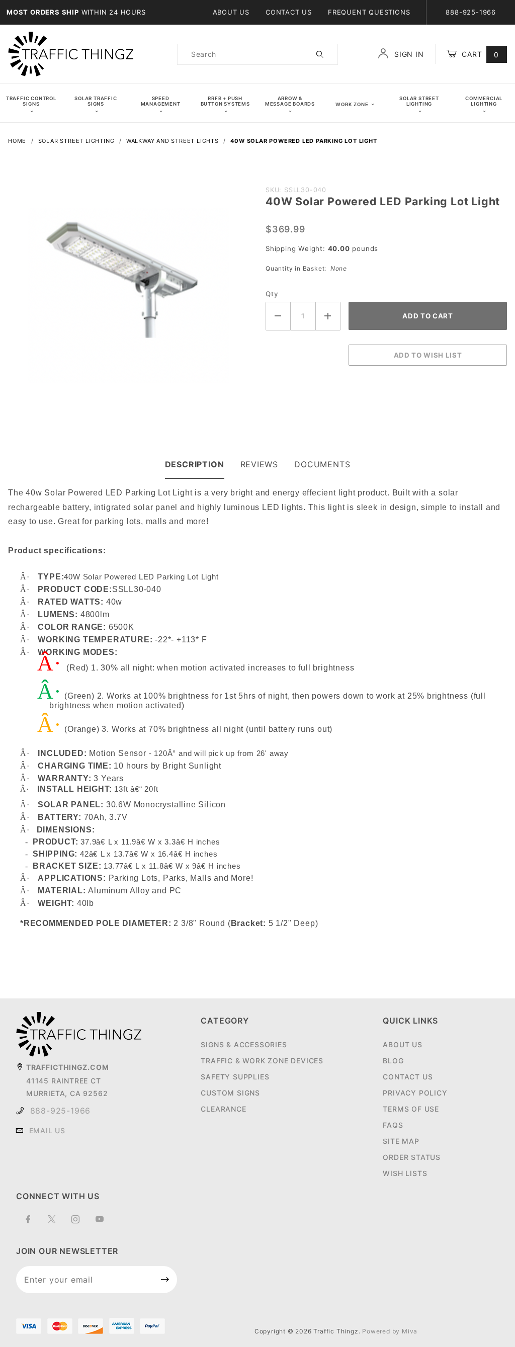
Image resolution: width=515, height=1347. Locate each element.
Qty (272, 294)
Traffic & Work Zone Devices (262, 1060)
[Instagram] (80, 1223)
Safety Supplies (235, 1076)
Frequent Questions (369, 12)
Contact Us (289, 12)
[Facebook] (32, 1223)
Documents (322, 464)
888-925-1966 (60, 1111)
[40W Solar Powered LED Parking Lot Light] (128, 287)
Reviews (259, 464)
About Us (231, 12)
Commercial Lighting (483, 101)
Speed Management (161, 101)
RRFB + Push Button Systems (225, 101)
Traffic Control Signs (31, 101)
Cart (479, 54)
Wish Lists (405, 1173)
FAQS (393, 1125)
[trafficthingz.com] (70, 53)
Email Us (47, 1130)
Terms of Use (411, 1109)
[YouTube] (104, 1223)
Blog (393, 1060)
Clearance (223, 1109)
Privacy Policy (415, 1092)
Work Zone (351, 104)
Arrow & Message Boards (290, 101)
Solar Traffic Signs (95, 101)
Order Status (412, 1157)
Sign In (407, 54)
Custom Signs (230, 1092)
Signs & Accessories (244, 1044)
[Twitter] (56, 1223)
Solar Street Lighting (419, 101)
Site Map (401, 1141)
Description (194, 464)
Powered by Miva (389, 1331)
